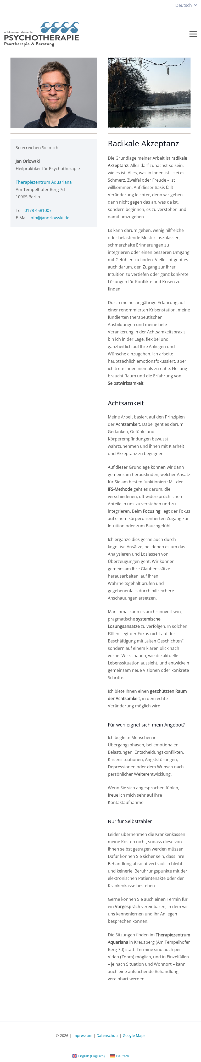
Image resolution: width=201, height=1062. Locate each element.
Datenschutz (108, 1035)
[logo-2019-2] (43, 34)
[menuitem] (88, 1056)
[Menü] (193, 34)
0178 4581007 (38, 210)
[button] (186, 5)
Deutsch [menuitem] (122, 1056)
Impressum (82, 1035)
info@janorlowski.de (49, 218)
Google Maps (134, 1035)
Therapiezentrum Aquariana (44, 182)
